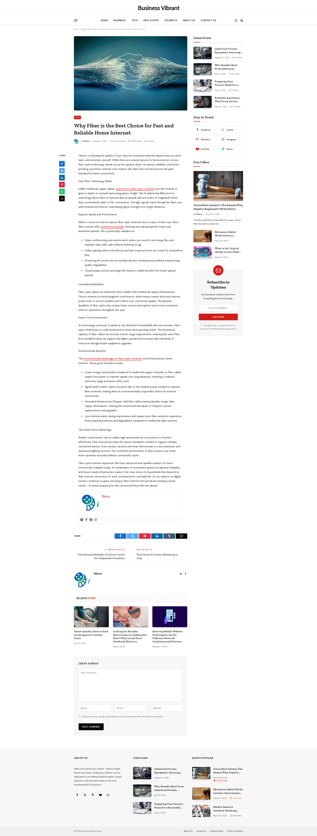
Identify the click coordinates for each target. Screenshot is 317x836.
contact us (201, 831)
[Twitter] (62, 171)
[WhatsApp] (62, 191)
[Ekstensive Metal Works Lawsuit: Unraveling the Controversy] (203, 236)
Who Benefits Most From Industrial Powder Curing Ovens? (228, 67)
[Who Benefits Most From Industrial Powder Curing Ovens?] (203, 69)
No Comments (119, 141)
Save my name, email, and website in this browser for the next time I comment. (122, 716)
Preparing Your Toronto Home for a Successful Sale (226, 83)
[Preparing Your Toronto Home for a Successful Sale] (203, 85)
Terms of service (235, 831)
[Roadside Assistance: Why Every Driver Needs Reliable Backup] (203, 102)
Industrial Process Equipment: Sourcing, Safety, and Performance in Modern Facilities (228, 50)
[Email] (62, 198)
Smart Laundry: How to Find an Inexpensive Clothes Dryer (91, 635)
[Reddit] (81, 520)
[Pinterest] (62, 184)
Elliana (86, 141)
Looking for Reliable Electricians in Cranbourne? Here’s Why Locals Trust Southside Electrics (130, 636)
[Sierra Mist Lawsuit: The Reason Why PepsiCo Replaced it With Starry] (218, 186)
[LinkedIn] (62, 177)
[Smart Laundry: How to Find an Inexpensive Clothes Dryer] (91, 616)
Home (104, 20)
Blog (84, 29)
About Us (189, 20)
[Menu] (76, 20)
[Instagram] (95, 520)
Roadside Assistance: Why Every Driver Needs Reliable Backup (228, 99)
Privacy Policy (219, 329)
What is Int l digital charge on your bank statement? (227, 250)
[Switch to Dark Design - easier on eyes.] (236, 20)
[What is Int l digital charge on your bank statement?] (203, 252)
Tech (134, 20)
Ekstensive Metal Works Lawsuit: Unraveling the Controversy (225, 234)
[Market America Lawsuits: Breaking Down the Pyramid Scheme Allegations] (201, 811)
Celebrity (170, 20)
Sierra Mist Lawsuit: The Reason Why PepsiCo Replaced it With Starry (218, 207)
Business (120, 20)
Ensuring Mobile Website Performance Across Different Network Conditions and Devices (167, 636)
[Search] (241, 20)
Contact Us (208, 20)
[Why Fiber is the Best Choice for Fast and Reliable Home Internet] (130, 73)
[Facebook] (62, 164)
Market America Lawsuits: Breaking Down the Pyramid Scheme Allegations (225, 808)
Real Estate (151, 20)
